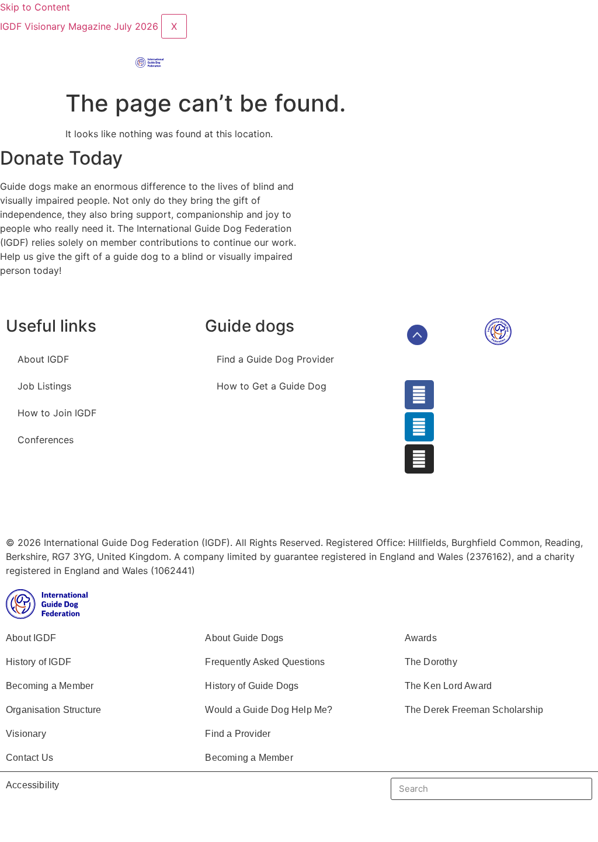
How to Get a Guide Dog (271, 386)
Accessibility (33, 785)
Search (569, 789)
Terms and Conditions (66, 510)
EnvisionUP (364, 510)
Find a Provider (237, 734)
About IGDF (43, 359)
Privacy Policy (169, 510)
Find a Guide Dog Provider (275, 359)
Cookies (242, 510)
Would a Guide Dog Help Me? (268, 710)
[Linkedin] (419, 426)
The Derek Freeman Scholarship (474, 710)
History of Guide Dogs (251, 686)
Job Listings (44, 386)
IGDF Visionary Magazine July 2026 (80, 26)
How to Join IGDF (57, 413)
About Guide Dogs (244, 638)
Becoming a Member (49, 686)
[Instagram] (419, 459)
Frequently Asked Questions (265, 662)
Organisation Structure (53, 710)
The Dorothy (431, 662)
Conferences (46, 440)
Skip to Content (35, 7)
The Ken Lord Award (448, 686)
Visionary (26, 734)
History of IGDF (38, 662)
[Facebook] (419, 394)
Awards (421, 638)
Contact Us (29, 758)
